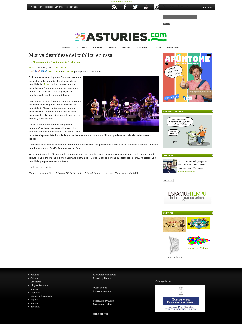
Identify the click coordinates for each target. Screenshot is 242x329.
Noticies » (82, 48)
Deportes (35, 292)
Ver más (168, 180)
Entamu (66, 48)
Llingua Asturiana (39, 285)
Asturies (34, 274)
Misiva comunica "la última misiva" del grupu (56, 62)
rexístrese (68, 71)
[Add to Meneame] (32, 71)
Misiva (46, 84)
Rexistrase (48, 7)
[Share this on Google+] (39, 71)
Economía (35, 281)
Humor (112, 48)
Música (32, 67)
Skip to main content (121, 1)
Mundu (34, 303)
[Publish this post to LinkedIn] (42, 71)
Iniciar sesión (36, 7)
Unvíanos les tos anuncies (66, 7)
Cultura (34, 278)
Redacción (61, 67)
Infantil (126, 48)
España (34, 299)
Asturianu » (143, 48)
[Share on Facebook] (36, 71)
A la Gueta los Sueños (104, 274)
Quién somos (100, 287)
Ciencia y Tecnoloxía (41, 296)
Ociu (158, 48)
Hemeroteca (206, 7)
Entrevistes (173, 48)
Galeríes (97, 48)
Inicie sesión (54, 71)
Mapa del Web (100, 313)
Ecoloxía (34, 306)
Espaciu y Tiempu (102, 278)
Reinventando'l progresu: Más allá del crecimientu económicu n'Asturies (193, 165)
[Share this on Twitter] (45, 71)
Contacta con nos (102, 291)
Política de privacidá (103, 300)
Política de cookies (102, 304)
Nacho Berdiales (186, 171)
